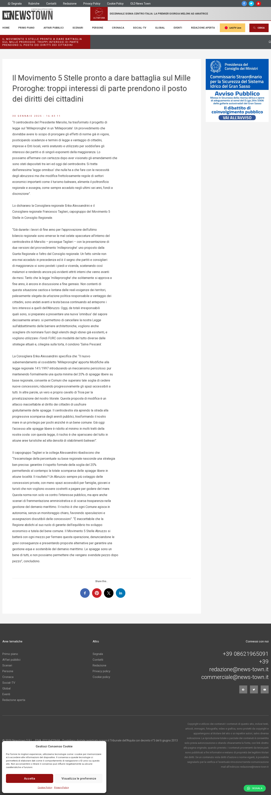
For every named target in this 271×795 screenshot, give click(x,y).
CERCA (261, 28)
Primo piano (26, 27)
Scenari (77, 27)
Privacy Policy (61, 787)
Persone (97, 27)
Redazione (70, 3)
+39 (264, 661)
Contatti (51, 3)
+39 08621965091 (246, 654)
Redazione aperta (203, 27)
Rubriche (33, 3)
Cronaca (118, 27)
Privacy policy (101, 671)
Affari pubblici (53, 27)
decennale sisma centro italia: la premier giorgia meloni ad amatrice (159, 13)
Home (6, 27)
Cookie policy (101, 677)
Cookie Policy (45, 787)
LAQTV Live (235, 28)
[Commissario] (237, 90)
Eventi (178, 27)
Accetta (29, 778)
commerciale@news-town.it (235, 677)
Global (160, 27)
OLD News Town (140, 3)
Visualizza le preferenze (79, 778)
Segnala (16, 3)
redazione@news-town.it (239, 669)
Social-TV (139, 27)
